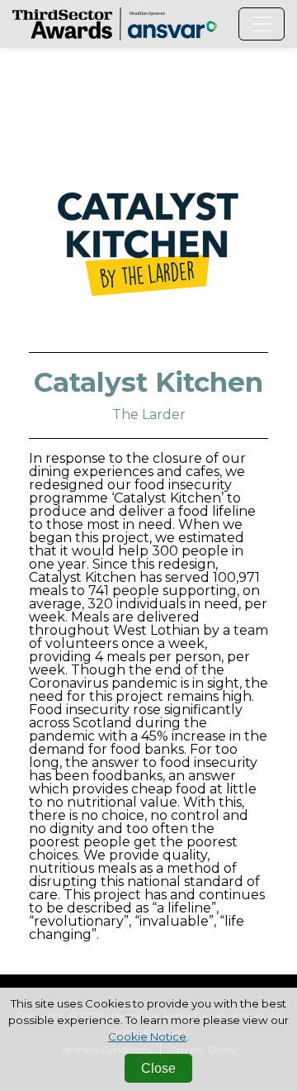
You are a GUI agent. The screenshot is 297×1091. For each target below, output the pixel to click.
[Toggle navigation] (261, 23)
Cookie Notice (147, 1036)
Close (158, 1068)
